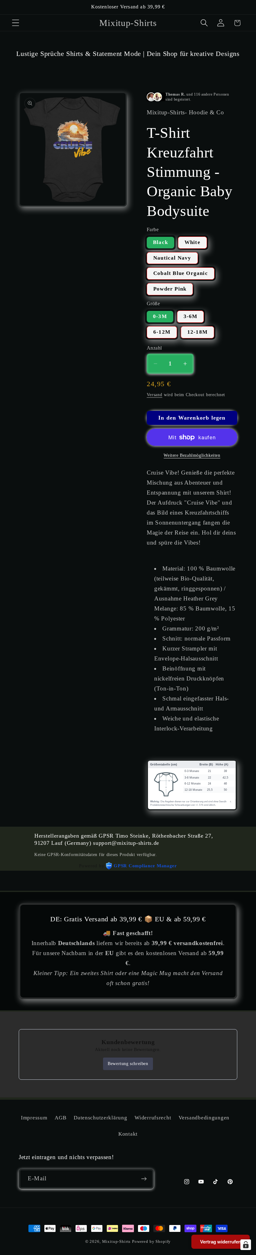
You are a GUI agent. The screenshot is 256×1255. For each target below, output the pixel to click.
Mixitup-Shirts (116, 1241)
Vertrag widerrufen (220, 1241)
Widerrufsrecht (153, 1118)
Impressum (34, 1118)
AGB (60, 1118)
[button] (15, 23)
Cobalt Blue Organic (180, 273)
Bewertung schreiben (128, 1063)
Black (160, 242)
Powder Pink (169, 289)
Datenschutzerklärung (100, 1118)
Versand (154, 394)
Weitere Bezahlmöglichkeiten (192, 455)
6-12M (161, 332)
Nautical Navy (172, 258)
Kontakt (128, 1134)
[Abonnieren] (143, 1179)
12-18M (197, 332)
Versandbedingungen (204, 1118)
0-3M (160, 316)
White (192, 242)
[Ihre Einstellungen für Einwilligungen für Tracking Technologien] (245, 1244)
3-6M (191, 316)
